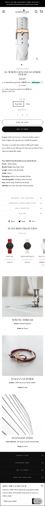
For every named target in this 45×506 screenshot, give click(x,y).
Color (22, 99)
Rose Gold (18, 104)
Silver (28, 104)
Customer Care (22, 463)
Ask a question (22, 208)
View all (23, 233)
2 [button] (23, 65)
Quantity (22, 110)
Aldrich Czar (22, 69)
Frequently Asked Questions (22, 203)
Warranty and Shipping (22, 198)
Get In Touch (22, 470)
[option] (22, 3)
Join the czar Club (22, 477)
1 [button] (21, 64)
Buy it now (22, 129)
